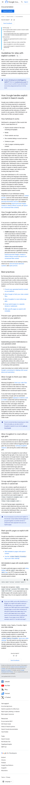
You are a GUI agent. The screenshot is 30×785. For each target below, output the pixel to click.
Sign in (26, 2)
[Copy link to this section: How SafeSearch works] (21, 119)
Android (3, 757)
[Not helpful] (14, 20)
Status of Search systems (8, 726)
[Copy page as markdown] (17, 55)
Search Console (7, 11)
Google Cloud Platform (7, 765)
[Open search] (22, 2)
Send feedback (7, 23)
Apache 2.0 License (6, 670)
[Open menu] (2, 2)
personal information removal (9, 201)
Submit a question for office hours (10, 709)
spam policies (13, 265)
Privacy (8, 777)
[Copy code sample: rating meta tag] (27, 580)
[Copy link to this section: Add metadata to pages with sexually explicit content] (7, 565)
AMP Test (3, 747)
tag (4, 572)
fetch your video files (21, 382)
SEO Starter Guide (6, 724)
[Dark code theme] (24, 580)
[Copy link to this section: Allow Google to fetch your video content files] (13, 379)
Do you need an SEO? (6, 721)
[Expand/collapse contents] (11, 28)
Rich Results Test (5, 741)
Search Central (17, 2)
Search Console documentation (9, 729)
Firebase (3, 762)
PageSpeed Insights (6, 744)
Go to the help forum (6, 706)
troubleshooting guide (20, 82)
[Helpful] (11, 20)
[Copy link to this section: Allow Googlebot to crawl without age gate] (10, 436)
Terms (3, 777)
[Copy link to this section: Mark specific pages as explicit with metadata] (10, 533)
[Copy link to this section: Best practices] (16, 272)
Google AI (3, 768)
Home (2, 16)
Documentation (7, 7)
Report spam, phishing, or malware (10, 711)
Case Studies (4, 732)
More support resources (7, 714)
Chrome (3, 760)
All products (4, 770)
